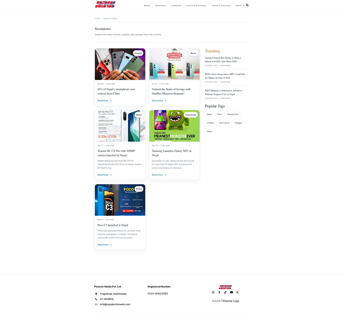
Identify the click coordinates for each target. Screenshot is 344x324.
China (219, 114)
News (147, 5)
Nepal (209, 114)
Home (97, 19)
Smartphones (233, 114)
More (238, 5)
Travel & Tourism (221, 5)
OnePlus (210, 123)
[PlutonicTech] (230, 301)
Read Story (105, 100)
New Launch (224, 123)
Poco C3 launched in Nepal (113, 225)
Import (209, 131)
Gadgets (238, 123)
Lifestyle (176, 5)
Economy (161, 5)
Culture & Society (196, 5)
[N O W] (106, 7)
